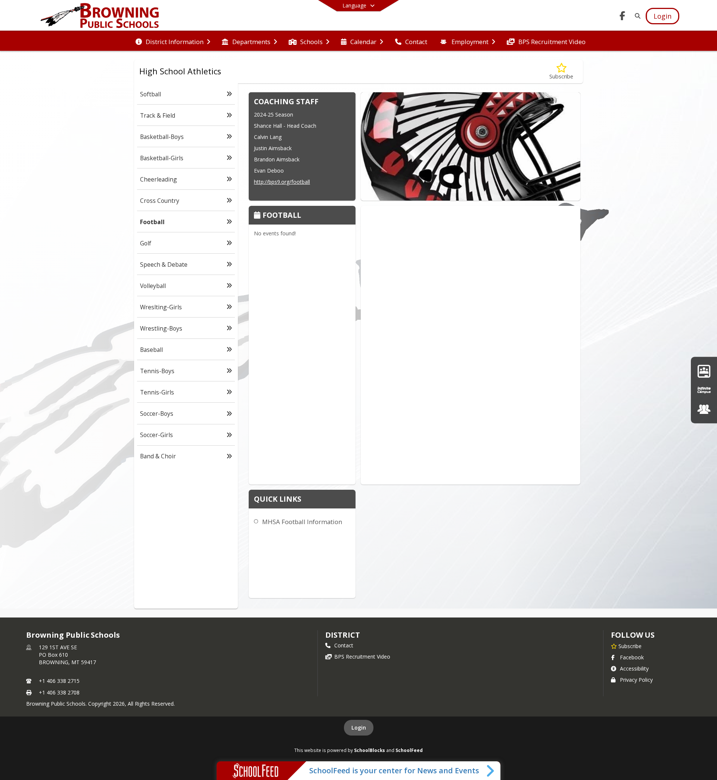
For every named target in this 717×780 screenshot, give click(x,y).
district (342, 635)
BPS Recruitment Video (362, 656)
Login (358, 727)
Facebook (632, 657)
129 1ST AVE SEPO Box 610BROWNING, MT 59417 (67, 655)
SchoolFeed (409, 750)
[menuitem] (173, 41)
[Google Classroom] (704, 371)
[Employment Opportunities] (704, 409)
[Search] (636, 15)
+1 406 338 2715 (59, 680)
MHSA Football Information (302, 521)
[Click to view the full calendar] (258, 215)
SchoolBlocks (369, 750)
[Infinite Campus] (704, 390)
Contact (343, 645)
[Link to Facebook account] (622, 17)
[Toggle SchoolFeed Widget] (491, 771)
